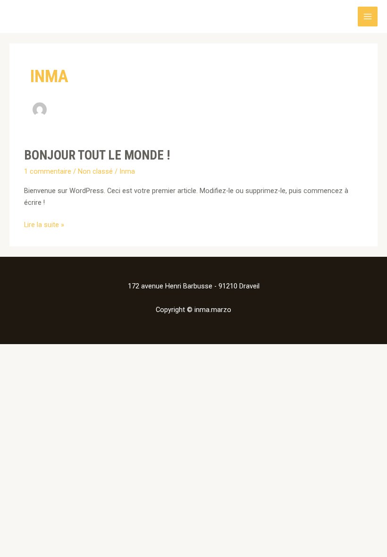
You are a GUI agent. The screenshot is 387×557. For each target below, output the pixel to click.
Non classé (95, 171)
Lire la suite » (44, 224)
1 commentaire (47, 171)
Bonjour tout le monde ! (97, 155)
